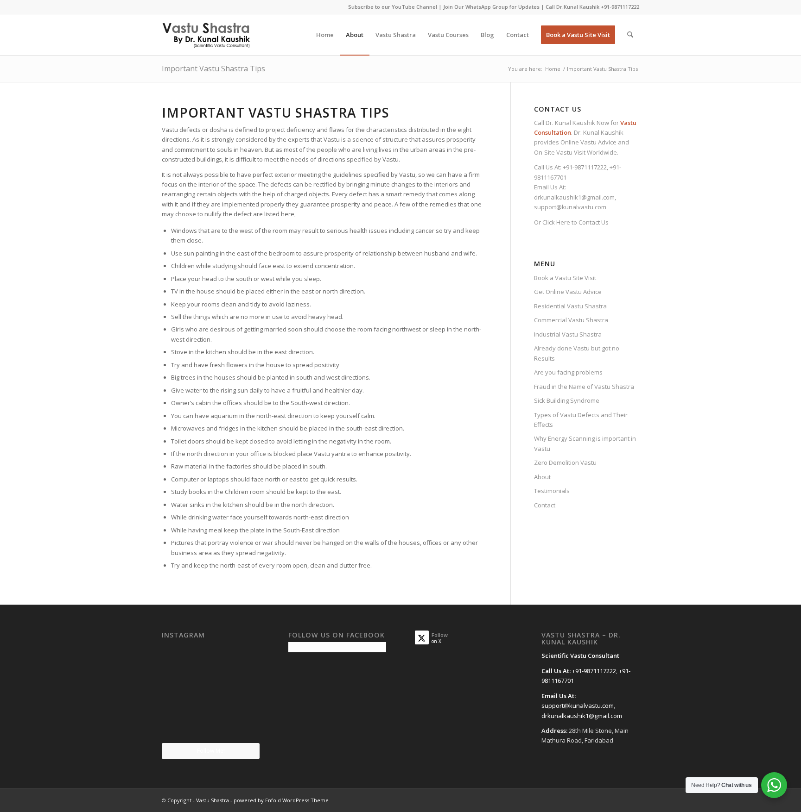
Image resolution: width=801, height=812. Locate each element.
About (542, 477)
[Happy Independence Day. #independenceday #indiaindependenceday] (244, 725)
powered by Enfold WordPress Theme (281, 800)
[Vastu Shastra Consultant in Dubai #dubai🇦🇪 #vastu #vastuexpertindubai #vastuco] (210, 658)
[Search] (630, 34)
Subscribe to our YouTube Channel (392, 6)
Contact (544, 505)
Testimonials (552, 491)
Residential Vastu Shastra (570, 306)
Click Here (556, 222)
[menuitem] (325, 34)
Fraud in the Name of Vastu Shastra (584, 386)
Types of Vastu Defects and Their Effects (581, 420)
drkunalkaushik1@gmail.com (574, 197)
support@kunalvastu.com (570, 207)
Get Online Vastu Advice (568, 291)
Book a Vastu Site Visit (565, 278)
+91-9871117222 (620, 6)
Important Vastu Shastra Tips (213, 68)
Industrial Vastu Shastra (568, 334)
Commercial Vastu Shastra (571, 320)
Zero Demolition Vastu (565, 462)
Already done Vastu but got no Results (576, 353)
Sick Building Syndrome (566, 400)
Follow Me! (211, 751)
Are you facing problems (568, 372)
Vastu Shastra (212, 800)
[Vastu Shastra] (206, 34)
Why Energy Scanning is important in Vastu (585, 443)
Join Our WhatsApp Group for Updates (491, 6)
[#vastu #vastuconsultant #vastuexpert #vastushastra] (210, 726)
